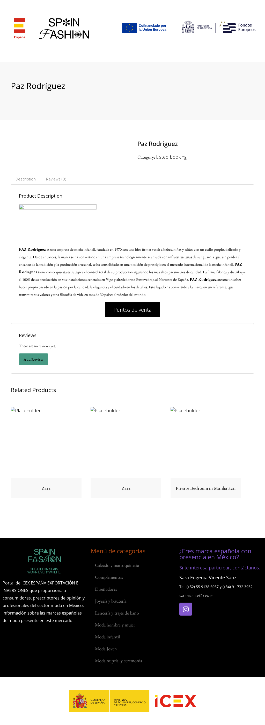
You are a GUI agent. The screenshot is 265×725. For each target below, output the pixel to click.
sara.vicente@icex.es (196, 595)
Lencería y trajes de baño (117, 613)
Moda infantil (107, 637)
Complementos (109, 577)
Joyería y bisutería (110, 601)
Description (26, 179)
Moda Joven (106, 649)
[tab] (25, 179)
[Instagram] (185, 609)
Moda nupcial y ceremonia (118, 661)
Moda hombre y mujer (115, 625)
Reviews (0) (56, 179)
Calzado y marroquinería (117, 565)
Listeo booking (171, 157)
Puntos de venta (133, 309)
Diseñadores (106, 589)
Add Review (33, 359)
